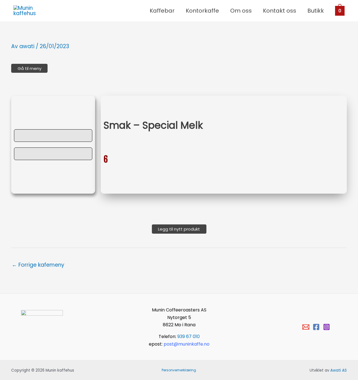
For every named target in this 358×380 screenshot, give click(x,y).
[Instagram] (326, 326)
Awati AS (338, 370)
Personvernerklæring (179, 370)
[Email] (305, 326)
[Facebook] (316, 326)
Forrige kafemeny (38, 265)
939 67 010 (188, 336)
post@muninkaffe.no (186, 344)
